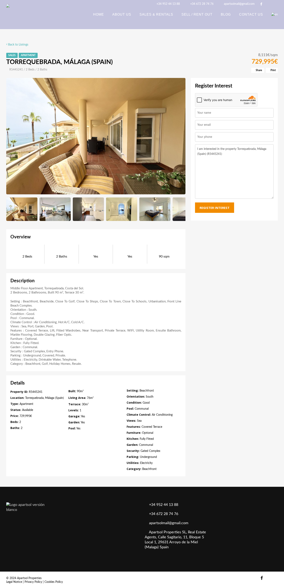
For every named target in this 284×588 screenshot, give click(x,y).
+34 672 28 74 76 (201, 3)
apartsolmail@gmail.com (239, 3)
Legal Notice (14, 582)
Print (273, 70)
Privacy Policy (33, 582)
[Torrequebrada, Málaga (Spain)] (95, 136)
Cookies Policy (53, 582)
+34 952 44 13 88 (168, 3)
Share (258, 70)
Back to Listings (17, 44)
